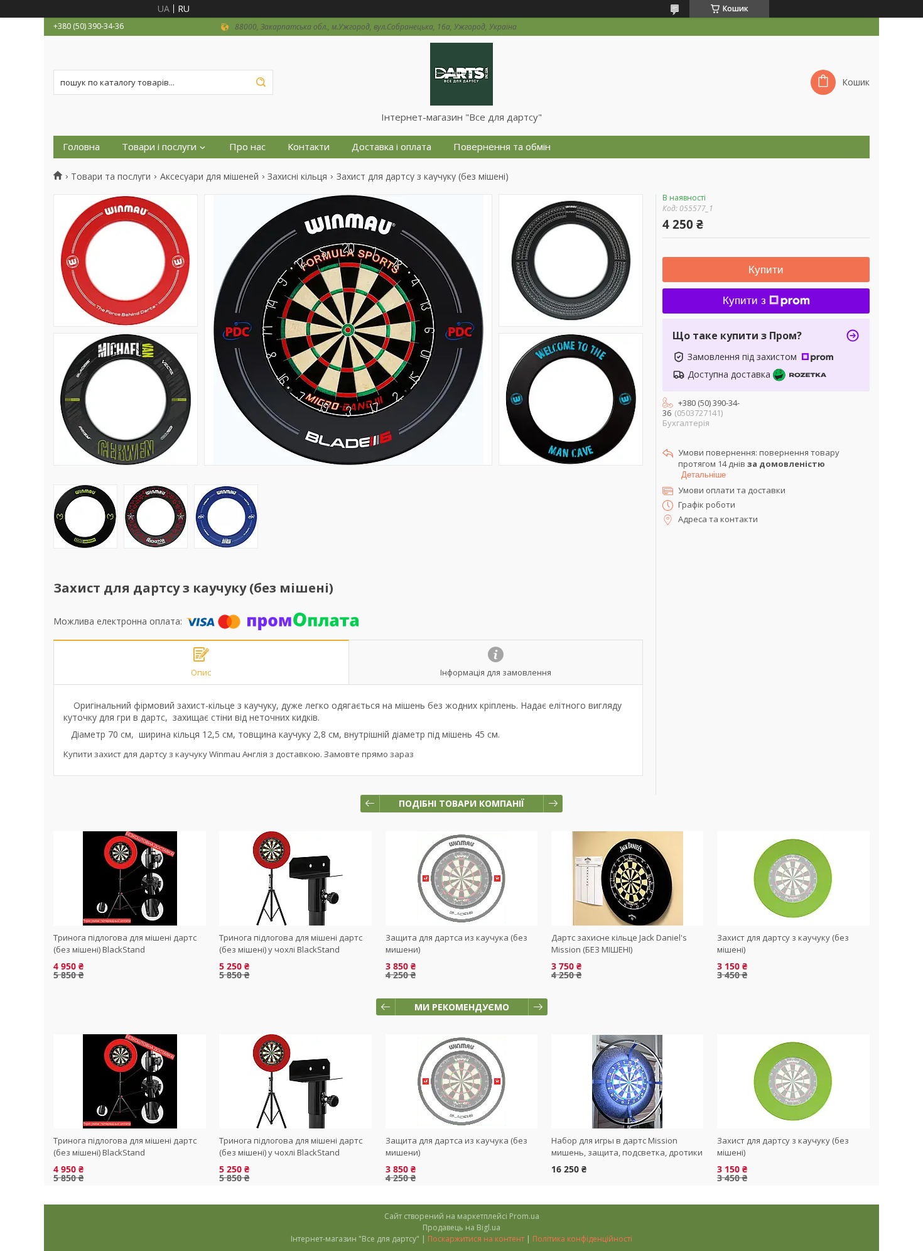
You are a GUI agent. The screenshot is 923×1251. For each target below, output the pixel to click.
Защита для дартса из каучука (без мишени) (456, 1146)
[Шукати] (260, 82)
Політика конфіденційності (582, 1238)
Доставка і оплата (391, 146)
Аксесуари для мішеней (209, 176)
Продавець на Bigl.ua (461, 1227)
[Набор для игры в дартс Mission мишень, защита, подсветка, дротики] (627, 1081)
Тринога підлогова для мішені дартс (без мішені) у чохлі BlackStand (290, 943)
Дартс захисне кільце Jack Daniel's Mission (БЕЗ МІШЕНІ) (619, 943)
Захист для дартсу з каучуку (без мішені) (783, 1146)
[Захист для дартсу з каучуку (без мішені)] (793, 878)
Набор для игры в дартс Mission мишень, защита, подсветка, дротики (627, 1146)
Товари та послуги (111, 176)
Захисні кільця (297, 176)
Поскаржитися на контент (476, 1238)
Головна (81, 146)
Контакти (309, 146)
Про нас (247, 146)
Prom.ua (524, 1216)
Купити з (744, 301)
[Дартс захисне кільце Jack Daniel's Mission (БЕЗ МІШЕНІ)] (627, 878)
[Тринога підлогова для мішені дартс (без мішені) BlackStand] (129, 878)
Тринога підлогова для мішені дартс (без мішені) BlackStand (125, 943)
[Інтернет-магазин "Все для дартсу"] (461, 73)
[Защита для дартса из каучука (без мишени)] (462, 878)
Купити (766, 270)
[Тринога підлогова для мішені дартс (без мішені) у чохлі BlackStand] (295, 878)
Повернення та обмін (502, 146)
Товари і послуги (159, 146)
